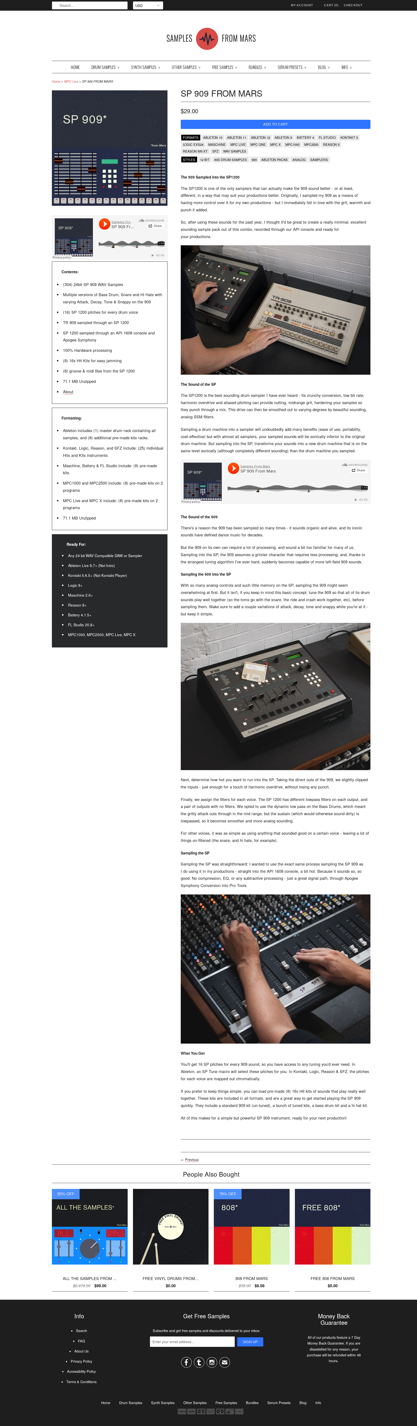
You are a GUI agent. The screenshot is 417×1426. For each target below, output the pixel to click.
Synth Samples (145, 67)
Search (81, 1330)
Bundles (257, 67)
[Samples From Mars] (211, 39)
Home (75, 67)
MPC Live (71, 81)
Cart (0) (331, 5)
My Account (302, 5)
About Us (81, 1351)
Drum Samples (105, 67)
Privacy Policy (81, 1361)
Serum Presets (292, 67)
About (68, 391)
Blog (324, 67)
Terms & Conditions (81, 1381)
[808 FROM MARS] (252, 1266)
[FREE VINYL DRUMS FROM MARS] (171, 1266)
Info (346, 67)
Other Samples (186, 67)
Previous (192, 1159)
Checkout (353, 5)
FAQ (81, 1341)
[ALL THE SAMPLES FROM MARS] (90, 1266)
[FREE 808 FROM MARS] (333, 1266)
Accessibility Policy (81, 1371)
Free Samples (224, 67)
